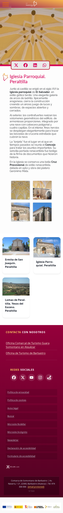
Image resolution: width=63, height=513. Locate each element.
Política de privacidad (18, 392)
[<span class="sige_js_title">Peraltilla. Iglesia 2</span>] (43, 190)
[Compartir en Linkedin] (35, 65)
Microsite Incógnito (17, 432)
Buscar (10, 416)
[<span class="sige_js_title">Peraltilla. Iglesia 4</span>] (43, 212)
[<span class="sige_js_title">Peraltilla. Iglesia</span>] (21, 190)
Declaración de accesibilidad (21, 448)
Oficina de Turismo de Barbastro (26, 353)
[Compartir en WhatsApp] (44, 65)
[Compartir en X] (16, 65)
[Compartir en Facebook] (25, 65)
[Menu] (5, 5)
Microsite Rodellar (16, 424)
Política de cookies (16, 400)
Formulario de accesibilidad (21, 456)
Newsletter (13, 440)
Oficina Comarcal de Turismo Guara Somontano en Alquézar (27, 345)
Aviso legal (12, 408)
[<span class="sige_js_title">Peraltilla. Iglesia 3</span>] (21, 212)
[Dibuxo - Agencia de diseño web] (13, 466)
